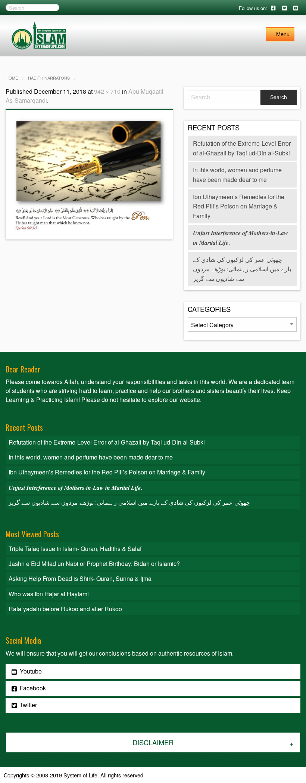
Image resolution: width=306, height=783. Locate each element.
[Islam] (39, 34)
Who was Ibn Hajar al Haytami (49, 593)
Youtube (30, 671)
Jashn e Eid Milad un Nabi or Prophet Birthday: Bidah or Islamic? (94, 563)
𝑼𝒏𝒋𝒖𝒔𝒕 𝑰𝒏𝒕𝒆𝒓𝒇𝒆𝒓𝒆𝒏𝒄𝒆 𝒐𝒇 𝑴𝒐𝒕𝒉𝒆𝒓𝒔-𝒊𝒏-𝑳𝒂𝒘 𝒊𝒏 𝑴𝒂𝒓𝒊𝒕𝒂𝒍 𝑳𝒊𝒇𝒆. (75, 487)
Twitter (27, 704)
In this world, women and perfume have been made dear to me (91, 457)
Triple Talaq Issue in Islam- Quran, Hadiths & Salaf (75, 548)
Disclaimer (153, 742)
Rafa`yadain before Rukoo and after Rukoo (65, 608)
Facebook (32, 688)
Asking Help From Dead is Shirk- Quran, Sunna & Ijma (80, 578)
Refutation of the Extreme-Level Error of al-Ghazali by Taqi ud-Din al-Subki (107, 442)
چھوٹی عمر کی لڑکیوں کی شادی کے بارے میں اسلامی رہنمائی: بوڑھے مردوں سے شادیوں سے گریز (242, 269)
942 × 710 (107, 91)
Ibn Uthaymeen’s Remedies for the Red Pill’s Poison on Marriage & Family (238, 206)
